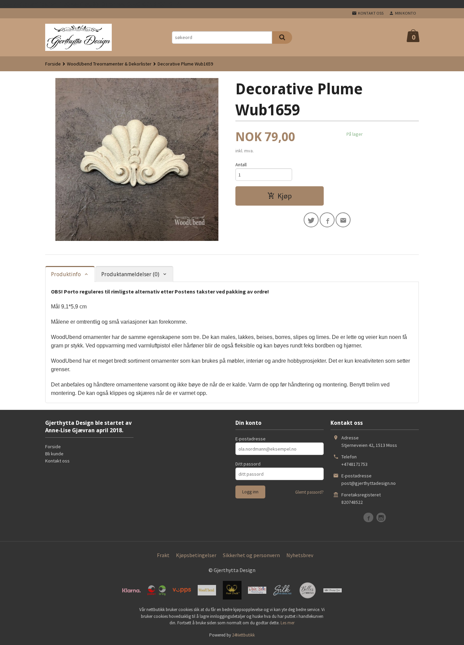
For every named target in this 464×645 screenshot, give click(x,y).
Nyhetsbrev (299, 555)
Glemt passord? (309, 492)
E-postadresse (250, 439)
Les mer (288, 623)
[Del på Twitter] (311, 219)
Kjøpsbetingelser (196, 555)
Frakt (163, 555)
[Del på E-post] (343, 219)
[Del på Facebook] (327, 219)
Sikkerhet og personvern (251, 555)
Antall (241, 165)
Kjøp (285, 196)
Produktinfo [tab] (66, 274)
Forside (53, 64)
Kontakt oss (57, 461)
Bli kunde (54, 454)
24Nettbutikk (243, 635)
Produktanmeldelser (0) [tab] (130, 274)
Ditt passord (248, 464)
